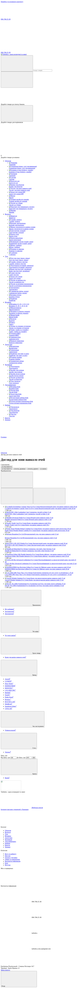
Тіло (6, 256)
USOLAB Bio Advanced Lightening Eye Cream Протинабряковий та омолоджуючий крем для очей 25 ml (40, 563)
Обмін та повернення (12, 859)
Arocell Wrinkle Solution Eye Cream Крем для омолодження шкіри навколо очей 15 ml (34, 580)
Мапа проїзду (5, 970)
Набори (7, 405)
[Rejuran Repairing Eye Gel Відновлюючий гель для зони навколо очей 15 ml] (41, 534)
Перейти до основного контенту (12, 2)
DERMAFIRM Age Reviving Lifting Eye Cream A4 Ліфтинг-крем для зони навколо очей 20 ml (37, 569)
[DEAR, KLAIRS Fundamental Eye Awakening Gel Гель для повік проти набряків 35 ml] (41, 584)
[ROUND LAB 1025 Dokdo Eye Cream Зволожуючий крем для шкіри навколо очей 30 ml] (41, 543)
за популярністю (7, 466)
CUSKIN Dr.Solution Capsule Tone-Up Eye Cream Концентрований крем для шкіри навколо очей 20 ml (40, 508)
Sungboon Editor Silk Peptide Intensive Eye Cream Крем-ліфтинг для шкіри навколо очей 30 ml (37, 556)
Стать (34, 748)
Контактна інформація (12, 861)
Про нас (7, 856)
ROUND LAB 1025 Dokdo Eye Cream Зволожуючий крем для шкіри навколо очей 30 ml (35, 545)
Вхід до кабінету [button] (10, 854)
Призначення (36, 605)
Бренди (7, 418)
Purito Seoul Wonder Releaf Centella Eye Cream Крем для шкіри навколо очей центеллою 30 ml (37, 530)
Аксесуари (8, 344)
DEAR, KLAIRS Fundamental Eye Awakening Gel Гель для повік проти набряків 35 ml (34, 585)
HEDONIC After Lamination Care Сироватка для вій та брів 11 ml (27, 514)
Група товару (36, 653)
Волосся (8, 214)
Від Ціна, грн (5, 757)
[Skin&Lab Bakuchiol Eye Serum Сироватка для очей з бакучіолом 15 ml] (41, 549)
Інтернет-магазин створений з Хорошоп (15, 809)
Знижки (7, 420)
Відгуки (7, 865)
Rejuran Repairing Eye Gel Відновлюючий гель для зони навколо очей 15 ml (31, 538)
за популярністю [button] (7, 469)
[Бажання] (39, 95)
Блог (6, 863)
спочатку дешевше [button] (19, 469)
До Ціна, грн (21, 757)
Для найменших (10, 385)
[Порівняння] (17, 113)
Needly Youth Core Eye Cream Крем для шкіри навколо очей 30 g (27, 525)
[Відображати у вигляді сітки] (17, 496)
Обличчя (8, 161)
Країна (34, 774)
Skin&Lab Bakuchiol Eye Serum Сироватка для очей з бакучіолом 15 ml (29, 551)
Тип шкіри (35, 631)
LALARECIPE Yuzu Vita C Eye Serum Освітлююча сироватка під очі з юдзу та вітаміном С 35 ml (38, 574)
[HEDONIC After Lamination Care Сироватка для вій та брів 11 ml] (41, 512)
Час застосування (38, 726)
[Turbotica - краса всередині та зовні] (11, 790)
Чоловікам (8, 365)
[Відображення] (17, 480)
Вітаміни (8, 302)
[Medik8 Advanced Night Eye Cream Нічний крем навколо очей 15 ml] (41, 518)
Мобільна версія (37, 807)
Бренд (34, 675)
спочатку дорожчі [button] (32, 469)
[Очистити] (17, 79)
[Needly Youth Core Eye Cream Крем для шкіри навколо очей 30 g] (41, 523)
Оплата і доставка (11, 857)
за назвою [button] (43, 469)
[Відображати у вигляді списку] (49, 496)
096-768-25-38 (5, 19)
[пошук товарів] (17, 63)
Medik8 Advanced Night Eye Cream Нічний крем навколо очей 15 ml (28, 519)
